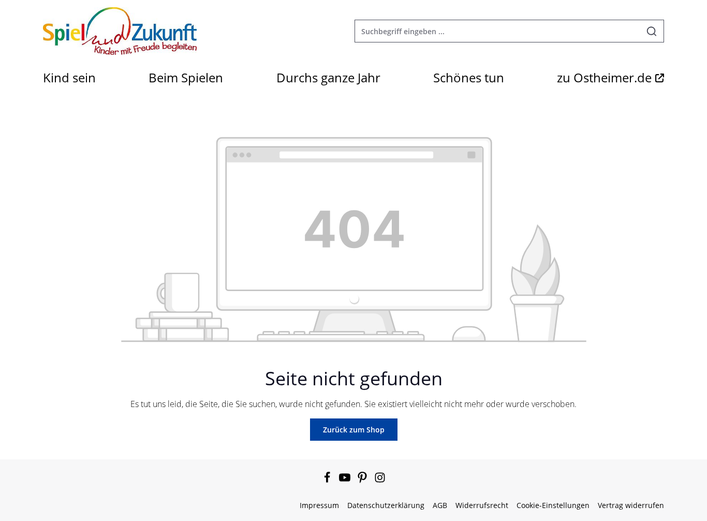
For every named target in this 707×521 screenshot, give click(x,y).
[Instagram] (380, 480)
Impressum (319, 505)
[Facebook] (328, 480)
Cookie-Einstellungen (553, 505)
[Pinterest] (363, 480)
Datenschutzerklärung (385, 505)
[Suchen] (652, 31)
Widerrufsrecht (481, 505)
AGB (440, 505)
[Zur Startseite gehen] (120, 31)
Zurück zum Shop (354, 430)
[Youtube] (345, 480)
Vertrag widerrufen (631, 505)
